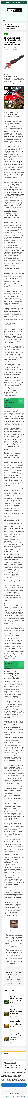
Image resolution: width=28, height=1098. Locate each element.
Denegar (14, 1089)
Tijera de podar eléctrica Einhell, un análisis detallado (16, 1011)
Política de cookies (6, 1096)
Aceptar (14, 1085)
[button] (26, 1069)
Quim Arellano (8, 48)
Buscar (6, 1053)
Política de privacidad (15, 1096)
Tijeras (6, 34)
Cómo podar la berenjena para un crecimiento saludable (13, 2)
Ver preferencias (14, 1093)
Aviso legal (23, 1096)
